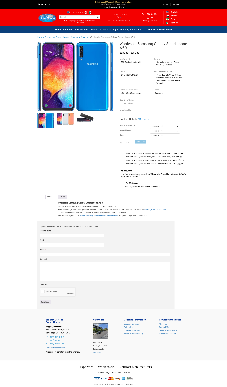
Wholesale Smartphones (160, 30)
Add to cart (141, 141)
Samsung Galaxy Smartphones (155, 210)
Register (176, 5)
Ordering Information (130, 30)
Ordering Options (131, 324)
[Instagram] (42, 5)
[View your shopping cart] (120, 17)
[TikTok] (49, 5)
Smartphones (62, 37)
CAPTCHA (43, 285)
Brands (94, 30)
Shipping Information (133, 330)
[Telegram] (152, 18)
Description (51, 197)
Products (67, 30)
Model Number (126, 130)
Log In (165, 5)
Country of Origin (109, 30)
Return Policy (129, 327)
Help (110, 20)
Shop (39, 37)
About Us (163, 324)
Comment (43, 259)
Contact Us (164, 327)
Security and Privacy (168, 330)
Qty (121, 143)
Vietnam (129, 103)
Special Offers (82, 30)
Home (58, 30)
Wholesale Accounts (167, 334)
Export (121, 7)
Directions (97, 352)
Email (43, 240)
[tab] (51, 197)
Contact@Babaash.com (55, 348)
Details (62, 197)
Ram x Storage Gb (127, 126)
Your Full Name (45, 231)
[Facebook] (39, 5)
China (123, 103)
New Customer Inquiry (121, 20)
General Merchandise (110, 7)
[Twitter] (46, 5)
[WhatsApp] (148, 18)
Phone (43, 250)
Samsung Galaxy (79, 37)
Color (122, 135)
